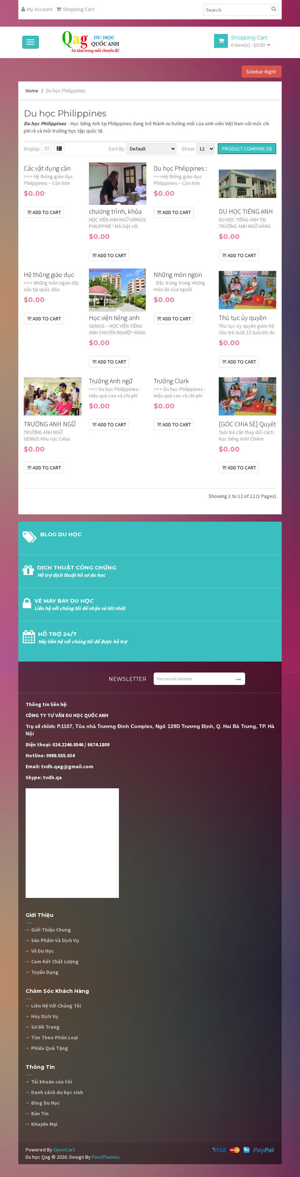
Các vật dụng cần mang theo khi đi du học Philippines (51, 168)
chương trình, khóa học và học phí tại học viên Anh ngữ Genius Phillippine (115, 211)
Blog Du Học (45, 1103)
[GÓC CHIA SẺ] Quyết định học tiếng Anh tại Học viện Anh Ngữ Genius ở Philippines (247, 424)
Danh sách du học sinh (57, 1092)
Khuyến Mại (44, 1124)
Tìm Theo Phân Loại (54, 1037)
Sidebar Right (261, 71)
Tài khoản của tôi (51, 1081)
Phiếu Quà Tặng (49, 1048)
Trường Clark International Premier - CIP (172, 381)
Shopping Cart (78, 9)
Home (32, 90)
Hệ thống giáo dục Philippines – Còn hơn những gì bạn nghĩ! (49, 274)
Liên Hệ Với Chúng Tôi (56, 1005)
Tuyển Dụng (45, 972)
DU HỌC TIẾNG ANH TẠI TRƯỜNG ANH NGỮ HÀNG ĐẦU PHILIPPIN (246, 211)
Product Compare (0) (247, 148)
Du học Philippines (66, 90)
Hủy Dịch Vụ (44, 1016)
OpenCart (64, 1149)
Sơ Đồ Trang (45, 1027)
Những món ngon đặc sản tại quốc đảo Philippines (182, 274)
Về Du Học (42, 951)
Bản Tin (40, 1113)
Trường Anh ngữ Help (110, 381)
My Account (39, 9)
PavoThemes (106, 1157)
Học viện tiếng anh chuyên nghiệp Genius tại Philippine (116, 318)
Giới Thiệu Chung (51, 929)
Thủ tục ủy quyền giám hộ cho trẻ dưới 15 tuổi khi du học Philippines (247, 318)
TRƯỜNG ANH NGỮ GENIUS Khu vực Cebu (50, 424)
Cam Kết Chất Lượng (55, 961)
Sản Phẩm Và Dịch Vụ (55, 940)
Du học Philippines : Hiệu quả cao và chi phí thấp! (180, 168)
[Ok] (238, 679)
